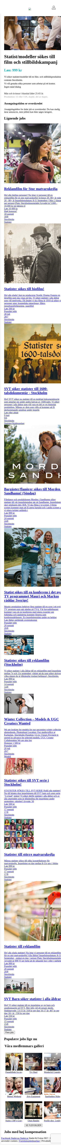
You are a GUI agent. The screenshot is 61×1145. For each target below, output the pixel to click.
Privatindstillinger (49, 1141)
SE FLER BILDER (33, 1125)
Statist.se (24, 1138)
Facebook (6, 1138)
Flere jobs (9, 1032)
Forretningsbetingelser (29, 1141)
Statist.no (15, 1138)
